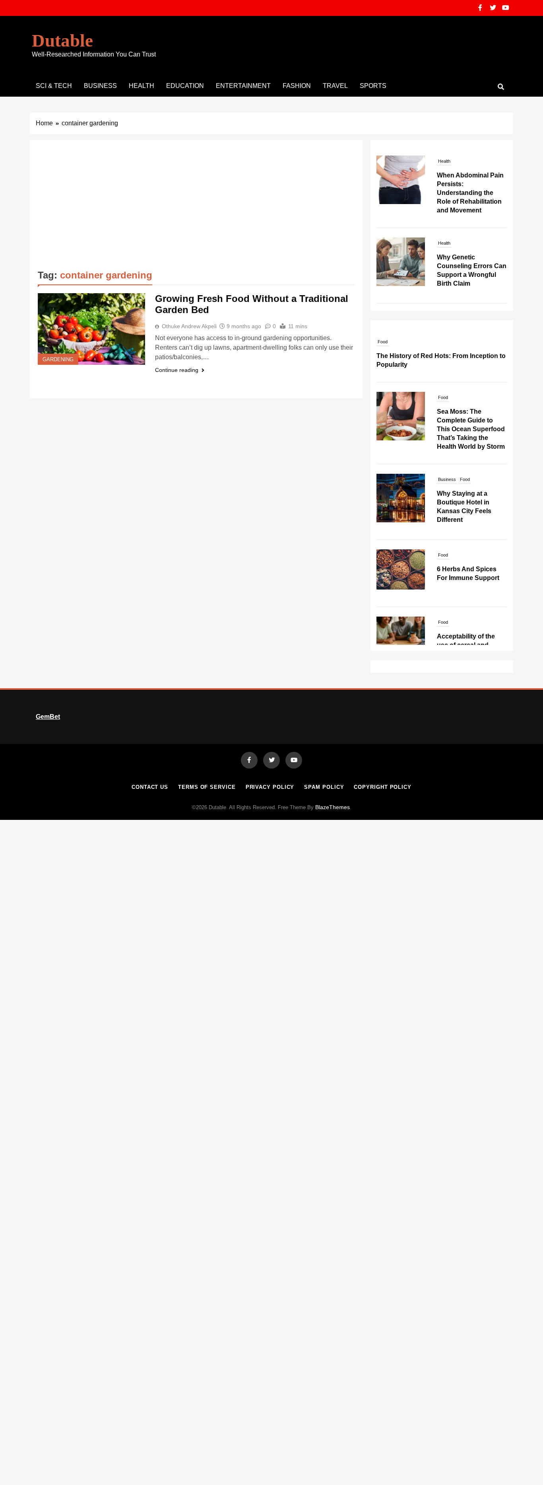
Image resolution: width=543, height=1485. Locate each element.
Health (141, 85)
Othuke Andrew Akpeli (189, 326)
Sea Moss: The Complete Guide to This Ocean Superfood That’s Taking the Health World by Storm (471, 420)
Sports (373, 85)
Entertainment (243, 85)
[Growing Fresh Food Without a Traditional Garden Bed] (91, 329)
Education (185, 85)
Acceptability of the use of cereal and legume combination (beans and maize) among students (467, 645)
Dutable (62, 41)
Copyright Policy (382, 787)
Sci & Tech (54, 85)
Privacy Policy (270, 787)
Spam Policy (324, 787)
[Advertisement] (196, 207)
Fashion (297, 85)
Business (100, 85)
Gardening (58, 359)
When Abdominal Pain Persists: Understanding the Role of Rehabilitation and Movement (470, 193)
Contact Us (150, 787)
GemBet (48, 716)
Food (383, 332)
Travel (335, 85)
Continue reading (176, 370)
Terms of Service (207, 787)
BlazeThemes (332, 807)
